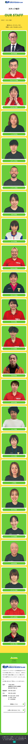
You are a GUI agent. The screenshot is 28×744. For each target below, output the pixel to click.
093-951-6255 (12, 690)
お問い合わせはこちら (14, 710)
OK (14, 741)
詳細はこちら (14, 704)
